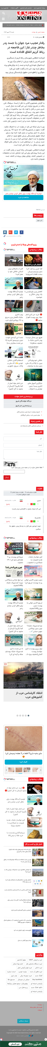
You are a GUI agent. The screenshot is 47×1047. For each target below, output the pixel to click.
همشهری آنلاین (29, 15)
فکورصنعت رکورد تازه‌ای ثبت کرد (22, 930)
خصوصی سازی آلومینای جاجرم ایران (21, 910)
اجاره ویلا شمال (18, 964)
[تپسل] (4, 162)
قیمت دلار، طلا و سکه (36, 1007)
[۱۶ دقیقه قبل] (37, 872)
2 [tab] (25, 715)
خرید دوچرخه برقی (26, 976)
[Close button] (45, 1039)
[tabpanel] (23, 682)
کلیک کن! (25, 762)
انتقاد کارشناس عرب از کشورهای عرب (29, 695)
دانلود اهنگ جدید (36, 987)
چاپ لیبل (14, 976)
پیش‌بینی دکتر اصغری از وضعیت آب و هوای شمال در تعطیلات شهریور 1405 (17, 921)
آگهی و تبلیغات (14, 8)
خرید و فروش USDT (35, 960)
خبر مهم (39, 220)
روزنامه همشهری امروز (39, 8)
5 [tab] (17, 715)
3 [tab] (22, 715)
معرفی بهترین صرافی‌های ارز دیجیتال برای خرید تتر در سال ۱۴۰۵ (18, 881)
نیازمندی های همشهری (26, 8)
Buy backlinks (37, 979)
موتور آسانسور (21, 960)
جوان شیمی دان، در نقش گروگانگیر (30, 415)
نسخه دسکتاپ (23, 1021)
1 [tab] (28, 715)
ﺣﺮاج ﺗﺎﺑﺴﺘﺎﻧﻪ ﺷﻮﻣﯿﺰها (34, 25)
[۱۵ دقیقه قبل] (37, 852)
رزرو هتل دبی (23, 987)
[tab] (23, 396)
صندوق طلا (11, 979)
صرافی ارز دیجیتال (23, 979)
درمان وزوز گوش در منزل (24, 940)
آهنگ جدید (38, 976)
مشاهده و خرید (23, 197)
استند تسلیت (11, 972)
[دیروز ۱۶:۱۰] (23, 675)
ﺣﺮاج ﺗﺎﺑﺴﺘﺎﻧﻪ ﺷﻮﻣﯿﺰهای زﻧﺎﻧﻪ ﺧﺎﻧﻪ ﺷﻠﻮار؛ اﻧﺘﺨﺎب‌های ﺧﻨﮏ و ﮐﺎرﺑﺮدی (20, 850)
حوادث (34, 32)
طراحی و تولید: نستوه (22, 1036)
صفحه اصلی (41, 32)
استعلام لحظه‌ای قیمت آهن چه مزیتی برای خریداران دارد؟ (19, 901)
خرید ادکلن (38, 968)
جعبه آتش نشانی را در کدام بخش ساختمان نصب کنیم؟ (17, 891)
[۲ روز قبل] (37, 882)
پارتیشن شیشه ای (36, 983)
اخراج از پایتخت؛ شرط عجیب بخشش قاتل (28, 412)
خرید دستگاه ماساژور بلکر (34, 964)
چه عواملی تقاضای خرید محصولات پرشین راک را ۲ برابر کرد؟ (17, 871)
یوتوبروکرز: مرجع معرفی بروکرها (17, 983)
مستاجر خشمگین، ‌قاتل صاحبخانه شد (30, 426)
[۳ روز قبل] (37, 903)
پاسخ (8, 504)
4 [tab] (20, 715)
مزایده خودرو (23, 972)
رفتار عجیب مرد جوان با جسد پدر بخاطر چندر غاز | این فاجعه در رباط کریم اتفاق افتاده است (23, 48)
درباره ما (40, 1005)
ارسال (7, 477)
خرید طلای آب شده (36, 972)
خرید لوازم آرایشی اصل (25, 968)
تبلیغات (40, 1010)
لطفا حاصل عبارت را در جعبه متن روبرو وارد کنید (27, 467)
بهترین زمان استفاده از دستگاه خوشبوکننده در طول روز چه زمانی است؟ (17, 861)
